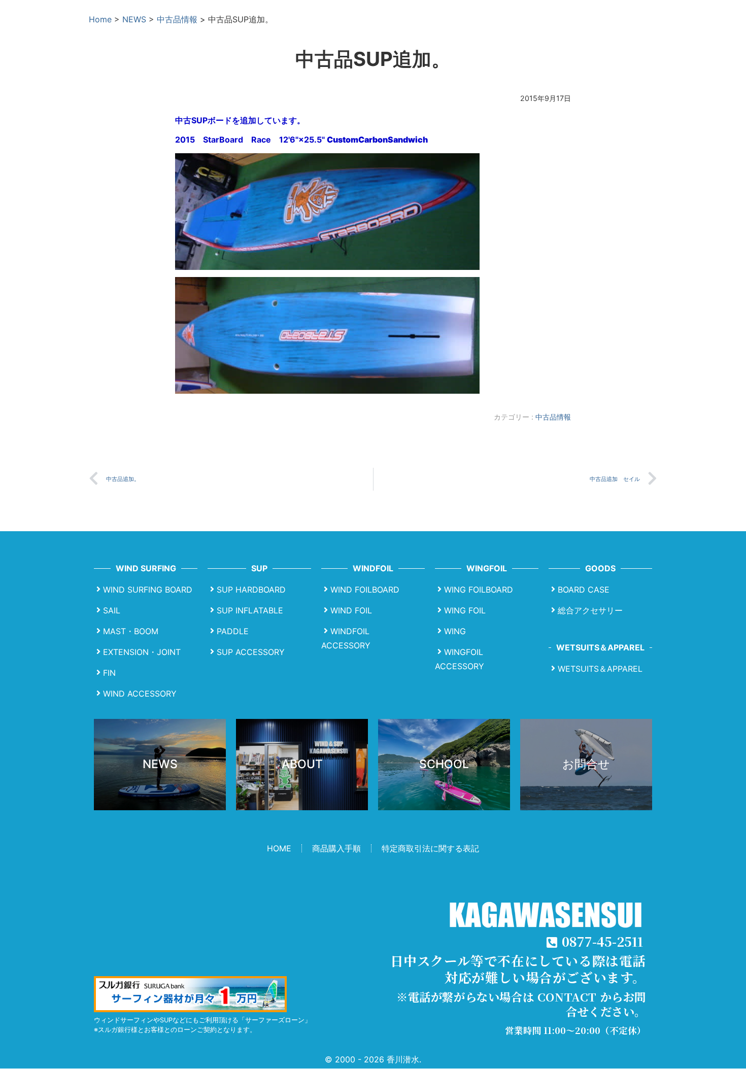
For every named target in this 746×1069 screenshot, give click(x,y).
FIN (109, 673)
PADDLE (233, 631)
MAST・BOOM (130, 631)
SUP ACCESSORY (251, 652)
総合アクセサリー (590, 610)
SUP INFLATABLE (250, 610)
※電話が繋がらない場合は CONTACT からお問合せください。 (521, 1003)
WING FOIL (465, 610)
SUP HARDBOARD (251, 589)
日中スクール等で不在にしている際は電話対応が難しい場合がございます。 (518, 968)
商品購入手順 (336, 848)
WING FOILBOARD (478, 589)
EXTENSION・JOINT (142, 652)
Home (100, 19)
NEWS (134, 19)
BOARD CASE (583, 589)
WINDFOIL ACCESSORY (345, 638)
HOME (279, 848)
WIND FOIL (351, 610)
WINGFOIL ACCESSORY (459, 659)
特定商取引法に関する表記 (430, 848)
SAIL (111, 610)
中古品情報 (177, 19)
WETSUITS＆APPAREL (600, 669)
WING (455, 631)
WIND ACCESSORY (140, 693)
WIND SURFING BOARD (147, 589)
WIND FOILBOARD (364, 589)
